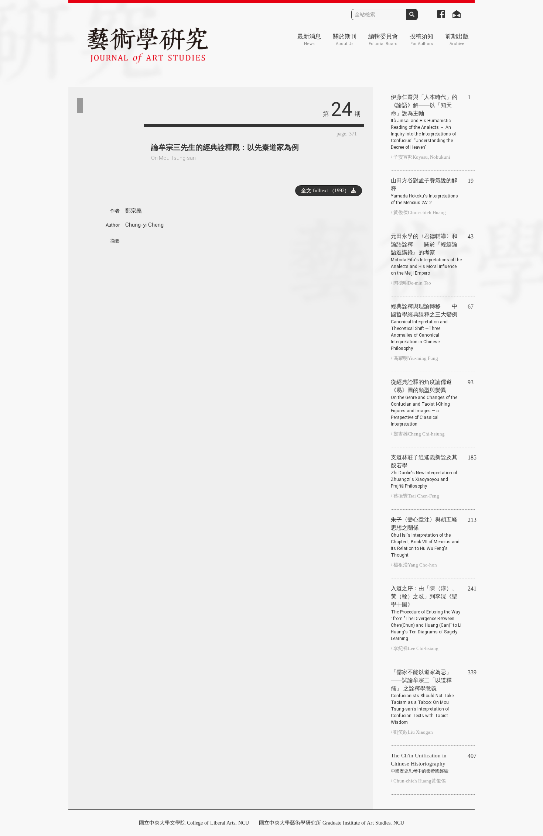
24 (341, 109)
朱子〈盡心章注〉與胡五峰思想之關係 (425, 537)
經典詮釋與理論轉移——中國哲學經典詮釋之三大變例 (424, 327)
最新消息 (309, 39)
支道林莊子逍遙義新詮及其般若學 (424, 471)
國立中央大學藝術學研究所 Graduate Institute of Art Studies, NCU (331, 823)
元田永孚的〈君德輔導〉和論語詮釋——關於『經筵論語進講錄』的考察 (426, 254)
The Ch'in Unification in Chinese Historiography (419, 763)
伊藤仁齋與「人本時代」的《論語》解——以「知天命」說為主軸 (424, 122)
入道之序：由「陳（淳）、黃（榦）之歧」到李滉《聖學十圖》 (426, 613)
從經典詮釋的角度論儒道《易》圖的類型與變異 (424, 403)
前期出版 (457, 39)
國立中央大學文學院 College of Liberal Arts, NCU (194, 823)
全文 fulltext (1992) (326, 190)
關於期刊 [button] (344, 39)
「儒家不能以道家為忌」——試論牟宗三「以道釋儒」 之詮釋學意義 (422, 697)
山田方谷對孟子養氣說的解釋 (424, 191)
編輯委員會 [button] (383, 39)
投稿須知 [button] (421, 39)
